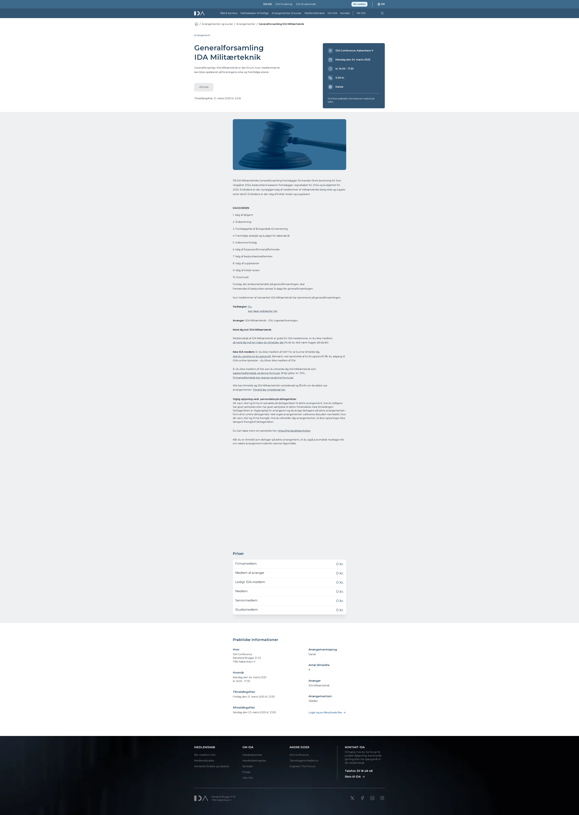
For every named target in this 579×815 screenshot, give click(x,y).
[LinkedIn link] (372, 798)
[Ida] (199, 13)
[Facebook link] (362, 798)
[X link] (352, 798)
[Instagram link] (382, 798)
